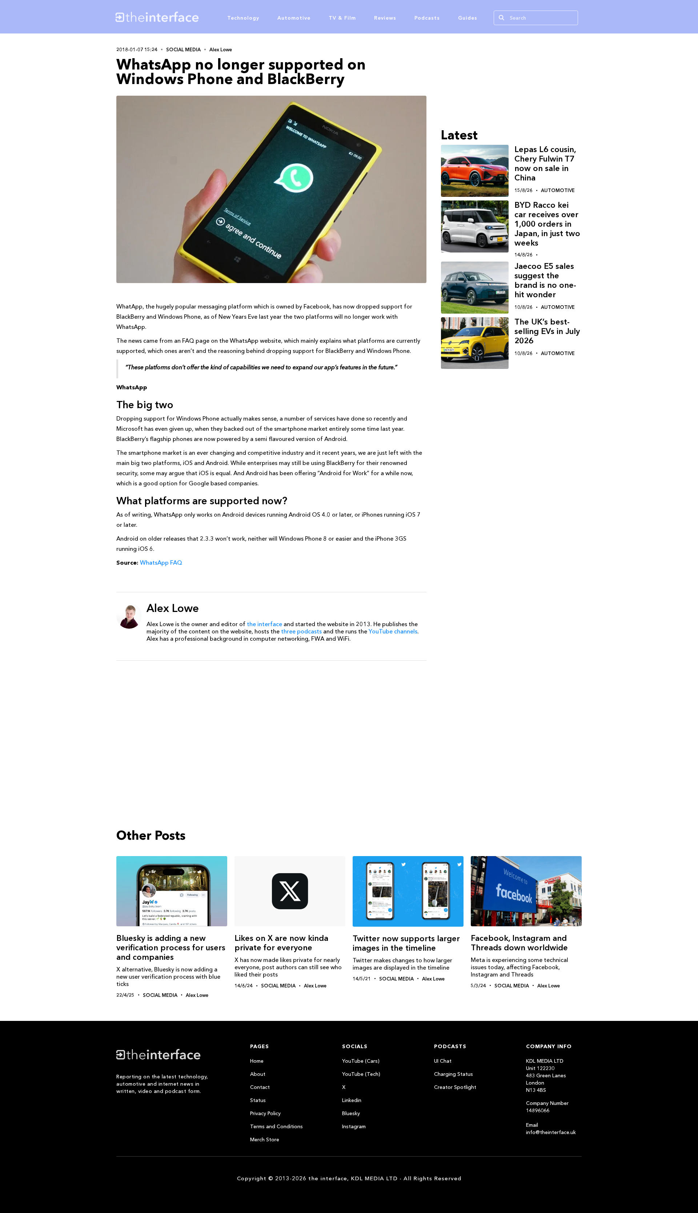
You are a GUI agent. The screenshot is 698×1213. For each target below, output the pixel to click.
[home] (192, 16)
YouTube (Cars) (361, 1061)
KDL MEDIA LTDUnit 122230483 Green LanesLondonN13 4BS (546, 1075)
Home (257, 1061)
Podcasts (427, 18)
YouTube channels (393, 631)
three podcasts (301, 631)
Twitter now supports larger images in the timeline (406, 943)
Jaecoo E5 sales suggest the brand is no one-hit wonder (545, 280)
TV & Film (342, 18)
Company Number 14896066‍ (547, 1107)
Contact (260, 1087)
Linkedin (351, 1100)
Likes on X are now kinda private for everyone (281, 942)
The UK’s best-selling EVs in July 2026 (547, 331)
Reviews (385, 18)
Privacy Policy (265, 1113)
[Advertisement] (271, 722)
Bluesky (351, 1113)
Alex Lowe (220, 49)
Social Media (183, 49)
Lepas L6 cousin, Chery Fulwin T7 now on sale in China (545, 163)
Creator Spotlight (455, 1087)
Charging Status (453, 1074)
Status (258, 1100)
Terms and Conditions (276, 1126)
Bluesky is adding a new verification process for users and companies (170, 947)
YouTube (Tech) (361, 1074)
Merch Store (264, 1139)
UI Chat (443, 1061)
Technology (243, 18)
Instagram (354, 1126)
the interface (264, 624)
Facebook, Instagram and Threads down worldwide (519, 942)
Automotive (293, 18)
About (257, 1074)
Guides (467, 18)
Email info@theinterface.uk (551, 1129)
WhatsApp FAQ (161, 562)
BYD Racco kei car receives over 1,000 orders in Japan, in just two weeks (547, 224)
